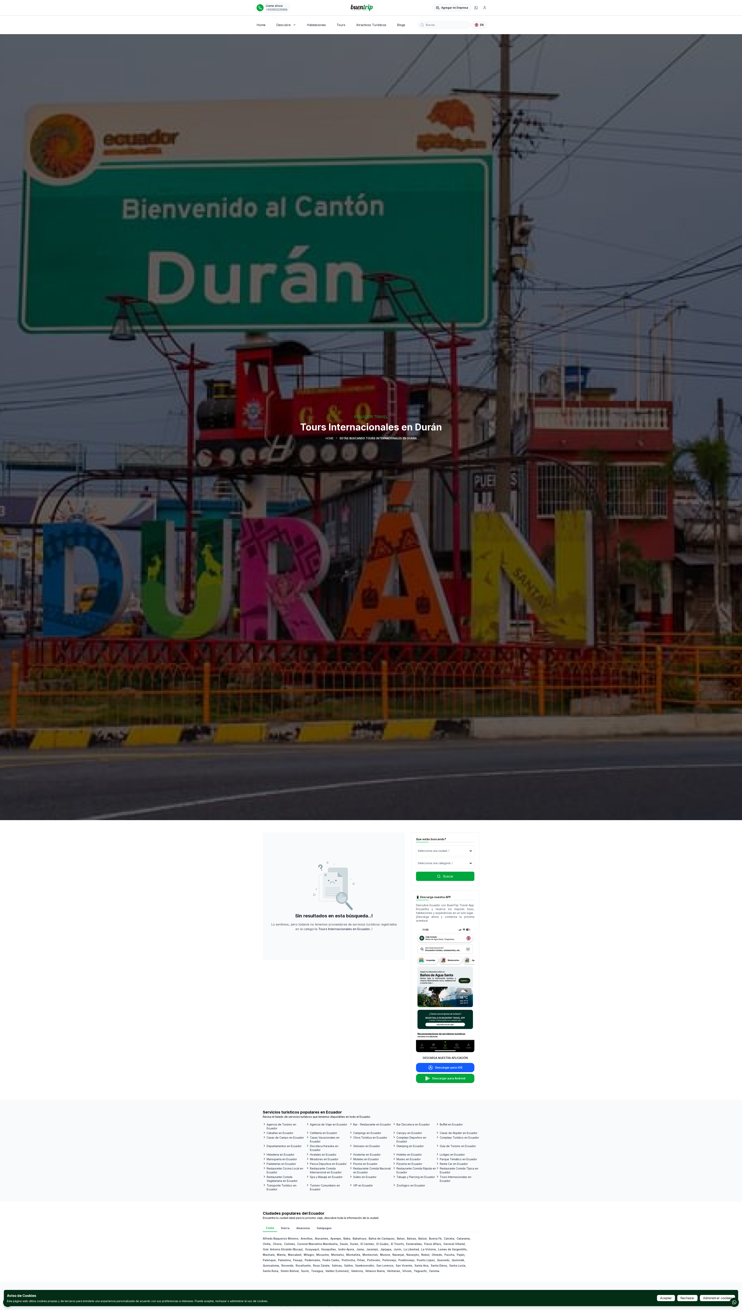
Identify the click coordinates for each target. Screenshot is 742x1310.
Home (330, 438)
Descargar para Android (448, 1078)
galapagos (324, 1228)
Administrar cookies (717, 1298)
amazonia (303, 1228)
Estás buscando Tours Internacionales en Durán (378, 438)
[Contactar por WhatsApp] (734, 1302)
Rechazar (687, 1298)
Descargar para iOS (448, 1067)
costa (270, 1228)
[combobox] (418, 851)
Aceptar (666, 1298)
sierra (285, 1228)
